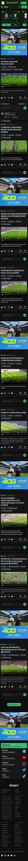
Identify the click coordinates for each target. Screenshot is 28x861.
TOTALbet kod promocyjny (7, 818)
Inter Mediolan (18, 845)
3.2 (11, 21)
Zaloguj (24, 7)
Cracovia (3, 834)
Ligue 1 (16, 810)
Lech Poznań (4, 828)
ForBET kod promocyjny (6, 816)
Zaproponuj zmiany (6, 789)
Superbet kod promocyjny (7, 803)
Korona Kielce (4, 845)
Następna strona (13, 704)
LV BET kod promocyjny (6, 807)
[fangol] (14, 785)
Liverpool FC (17, 828)
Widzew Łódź (4, 839)
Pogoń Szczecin (5, 837)
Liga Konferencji (18, 816)
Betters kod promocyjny (6, 812)
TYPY (15, 24)
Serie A (16, 808)
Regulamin (4, 792)
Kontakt (17, 789)
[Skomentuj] (24, 172)
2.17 (5, 21)
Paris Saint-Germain (19, 841)
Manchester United (19, 832)
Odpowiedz (15, 117)
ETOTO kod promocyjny (7, 797)
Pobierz (24, 3)
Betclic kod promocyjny (6, 814)
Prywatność (17, 792)
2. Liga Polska (17, 801)
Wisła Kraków (4, 826)
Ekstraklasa (17, 797)
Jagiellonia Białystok (6, 836)
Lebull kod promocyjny (6, 799)
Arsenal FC (17, 824)
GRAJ (6, 24)
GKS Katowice (4, 843)
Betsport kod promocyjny (7, 801)
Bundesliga (17, 807)
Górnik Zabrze (4, 830)
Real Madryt (17, 834)
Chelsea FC (17, 826)
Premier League (18, 803)
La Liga (16, 805)
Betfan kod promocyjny (6, 810)
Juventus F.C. (17, 843)
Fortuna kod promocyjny (7, 808)
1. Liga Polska (17, 799)
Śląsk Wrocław (5, 832)
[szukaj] (19, 7)
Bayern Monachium (19, 837)
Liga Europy (17, 814)
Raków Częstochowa (6, 841)
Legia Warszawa (5, 824)
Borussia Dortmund (19, 839)
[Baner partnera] (14, 42)
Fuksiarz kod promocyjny (7, 805)
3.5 (17, 21)
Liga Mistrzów (17, 812)
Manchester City (18, 830)
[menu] (2, 7)
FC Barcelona (17, 836)
